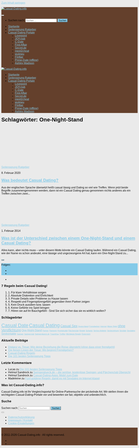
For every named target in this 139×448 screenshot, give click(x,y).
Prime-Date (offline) (26, 60)
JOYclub (20, 38)
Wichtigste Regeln (73, 334)
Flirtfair (19, 57)
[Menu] (2, 15)
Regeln (82, 331)
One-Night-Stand (32, 330)
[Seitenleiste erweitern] (2, 259)
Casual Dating (44, 325)
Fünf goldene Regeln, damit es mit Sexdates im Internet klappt (62, 378)
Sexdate (123, 331)
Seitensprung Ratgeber (22, 29)
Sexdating (131, 331)
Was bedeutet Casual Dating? (29, 180)
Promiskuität (62, 331)
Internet (103, 326)
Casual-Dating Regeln (21, 353)
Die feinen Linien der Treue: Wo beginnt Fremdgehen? (41, 350)
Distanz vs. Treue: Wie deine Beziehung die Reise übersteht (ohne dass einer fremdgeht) (61, 347)
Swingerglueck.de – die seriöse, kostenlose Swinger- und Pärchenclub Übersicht (81, 372)
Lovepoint (21, 35)
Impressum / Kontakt (20, 420)
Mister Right (112, 326)
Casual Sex (68, 326)
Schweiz (89, 331)
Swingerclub (29, 334)
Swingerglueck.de (42, 334)
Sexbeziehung (113, 331)
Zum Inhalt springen (13, 2)
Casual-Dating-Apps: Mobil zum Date (55, 375)
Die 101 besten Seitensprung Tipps (29, 356)
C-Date (19, 41)
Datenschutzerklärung (21, 417)
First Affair (21, 44)
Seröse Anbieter (99, 331)
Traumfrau (54, 334)
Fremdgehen (94, 326)
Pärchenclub (73, 331)
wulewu (19, 53)
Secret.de (20, 47)
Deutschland (83, 326)
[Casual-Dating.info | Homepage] (14, 8)
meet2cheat (22, 50)
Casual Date (14, 325)
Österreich (86, 334)
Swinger (20, 334)
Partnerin (53, 331)
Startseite (13, 26)
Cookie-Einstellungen (21, 423)
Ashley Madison (24, 63)
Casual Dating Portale (21, 32)
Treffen (62, 334)
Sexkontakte (8, 333)
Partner (46, 331)
